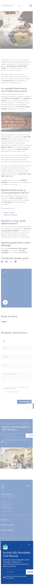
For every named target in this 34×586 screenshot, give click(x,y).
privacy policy (9, 578)
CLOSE (29, 545)
